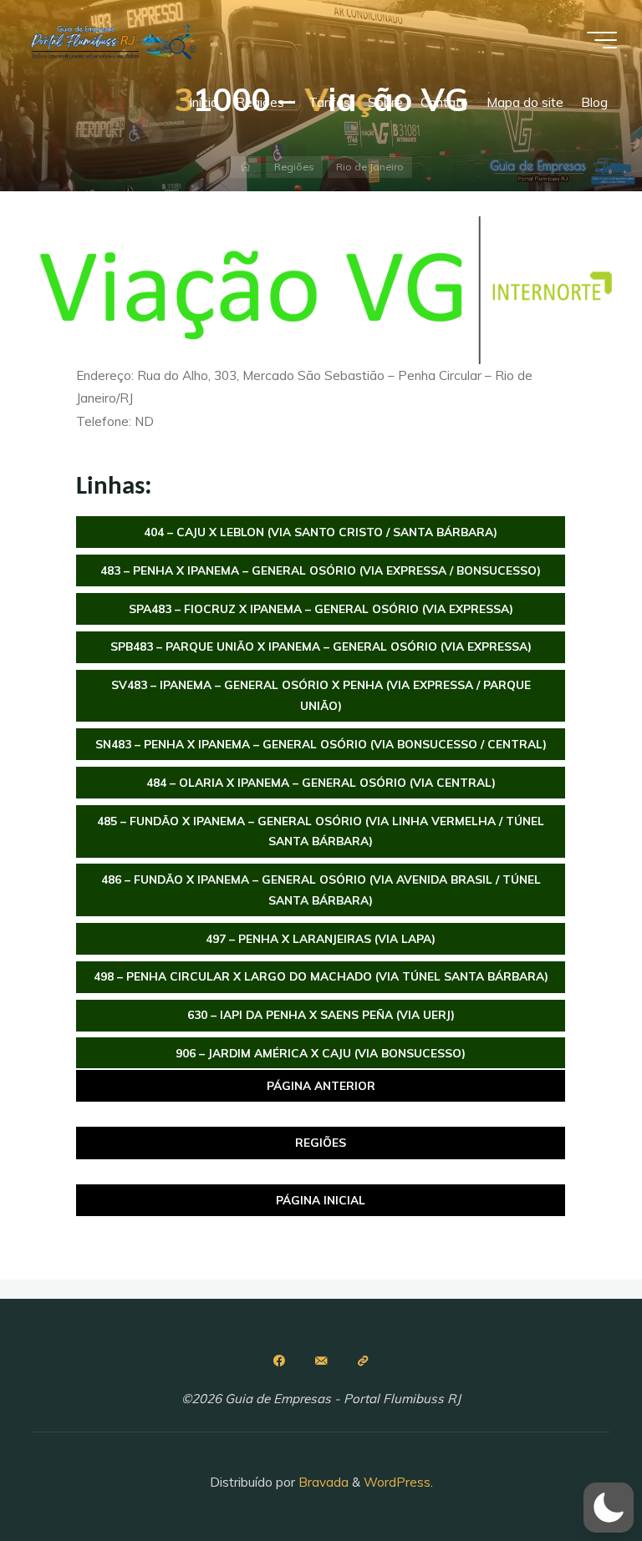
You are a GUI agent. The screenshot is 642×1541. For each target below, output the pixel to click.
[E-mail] (321, 1361)
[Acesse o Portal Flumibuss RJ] (363, 1361)
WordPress (397, 1482)
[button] (608, 1508)
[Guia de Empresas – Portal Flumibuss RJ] (113, 40)
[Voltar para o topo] (577, 1476)
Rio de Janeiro (370, 166)
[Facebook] (279, 1361)
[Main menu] (602, 40)
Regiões (294, 166)
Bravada (322, 1482)
